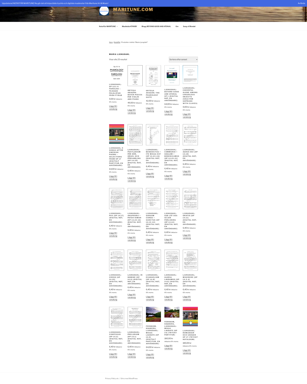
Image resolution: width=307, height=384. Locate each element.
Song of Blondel (189, 26)
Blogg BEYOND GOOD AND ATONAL (156, 26)
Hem (111, 42)
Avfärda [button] (301, 3)
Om (177, 26)
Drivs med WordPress (129, 378)
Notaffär (117, 42)
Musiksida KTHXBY (129, 26)
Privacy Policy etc (112, 378)
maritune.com (133, 9)
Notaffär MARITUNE (107, 26)
